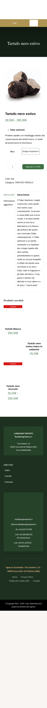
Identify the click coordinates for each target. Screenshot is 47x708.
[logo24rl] (23, 6)
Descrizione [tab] (9, 195)
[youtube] (30, 588)
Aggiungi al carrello (33, 167)
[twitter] (21, 588)
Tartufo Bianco (13, 329)
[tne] (23, 85)
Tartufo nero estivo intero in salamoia (34, 346)
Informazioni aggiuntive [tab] (9, 203)
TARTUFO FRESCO (24, 182)
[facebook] (17, 588)
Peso (12, 151)
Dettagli (13, 315)
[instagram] (26, 588)
